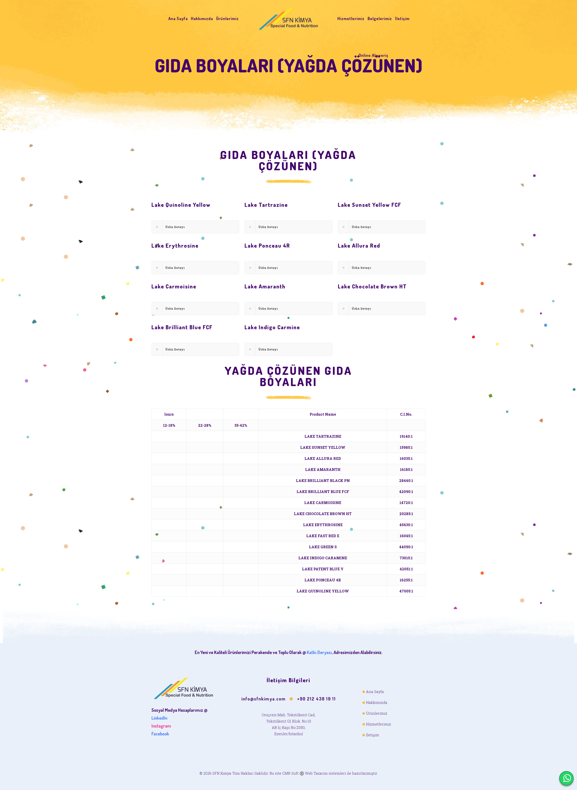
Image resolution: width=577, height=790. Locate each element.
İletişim (372, 734)
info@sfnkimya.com (263, 699)
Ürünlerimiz (376, 713)
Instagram (161, 726)
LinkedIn (159, 718)
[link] (195, 226)
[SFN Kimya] (288, 18)
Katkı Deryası (319, 652)
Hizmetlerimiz (378, 724)
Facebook (160, 734)
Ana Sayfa (375, 691)
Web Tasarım (316, 773)
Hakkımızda (376, 702)
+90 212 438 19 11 (316, 699)
